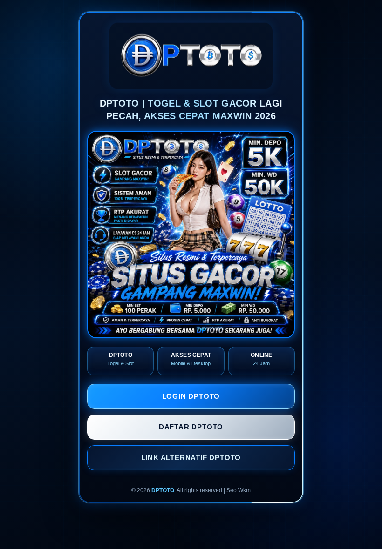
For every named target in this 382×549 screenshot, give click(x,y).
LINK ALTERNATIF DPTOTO (191, 458)
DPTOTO (162, 490)
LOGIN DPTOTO (191, 396)
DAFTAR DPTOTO (191, 427)
